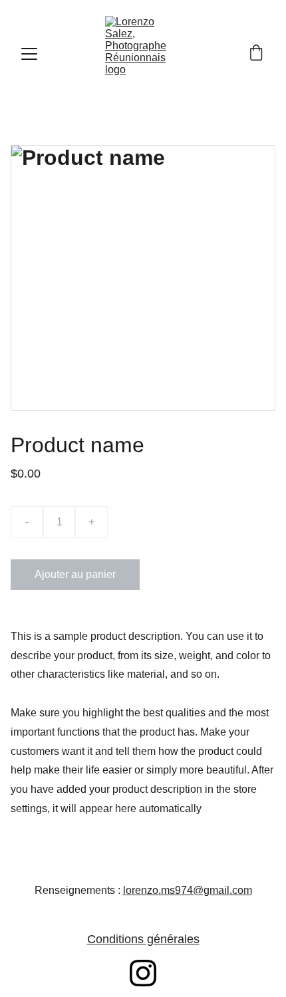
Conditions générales (143, 939)
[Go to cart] (256, 54)
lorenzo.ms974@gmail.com (187, 890)
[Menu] (29, 54)
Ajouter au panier (75, 574)
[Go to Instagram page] (143, 973)
